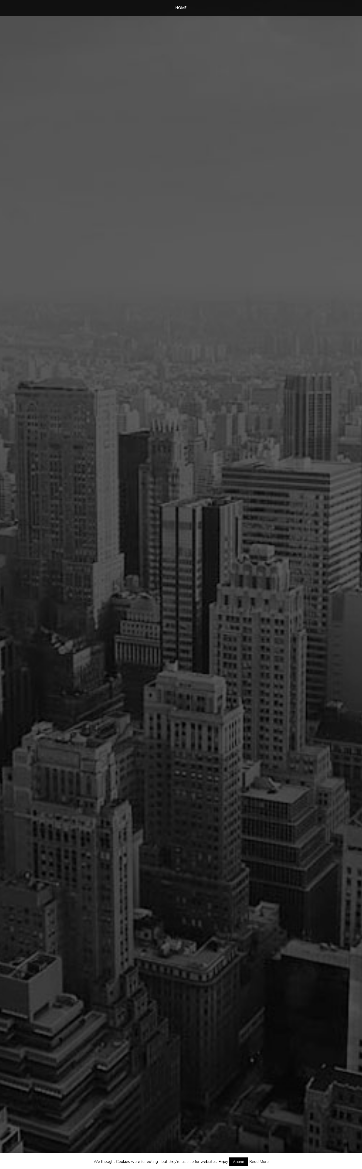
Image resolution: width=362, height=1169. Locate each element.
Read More (259, 1161)
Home (181, 8)
